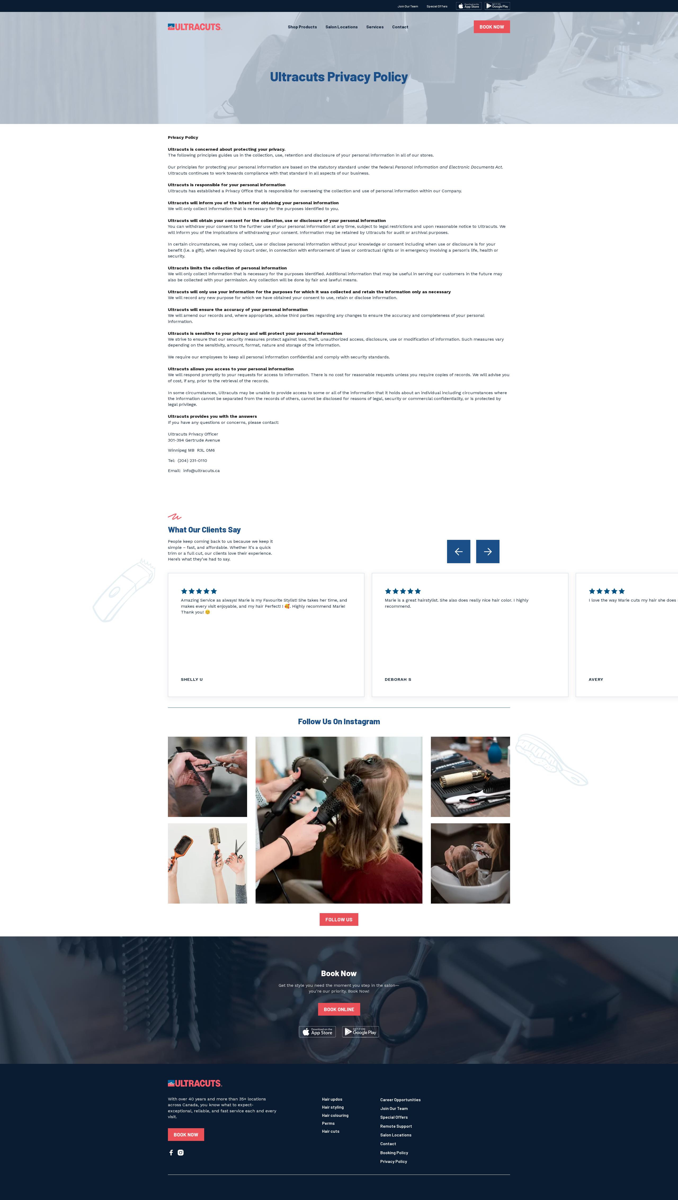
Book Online (339, 1009)
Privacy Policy (393, 1161)
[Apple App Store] (468, 6)
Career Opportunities (400, 1099)
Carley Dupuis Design (320, 1183)
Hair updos (332, 1098)
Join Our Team (408, 6)
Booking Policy (394, 1152)
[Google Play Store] (497, 6)
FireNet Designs (439, 1183)
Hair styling (333, 1106)
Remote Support (396, 1125)
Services (375, 26)
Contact (400, 26)
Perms (328, 1123)
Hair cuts (331, 1131)
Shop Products (302, 26)
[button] (458, 551)
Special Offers (437, 6)
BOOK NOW (492, 27)
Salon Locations (341, 26)
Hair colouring (335, 1115)
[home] (195, 26)
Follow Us (339, 919)
